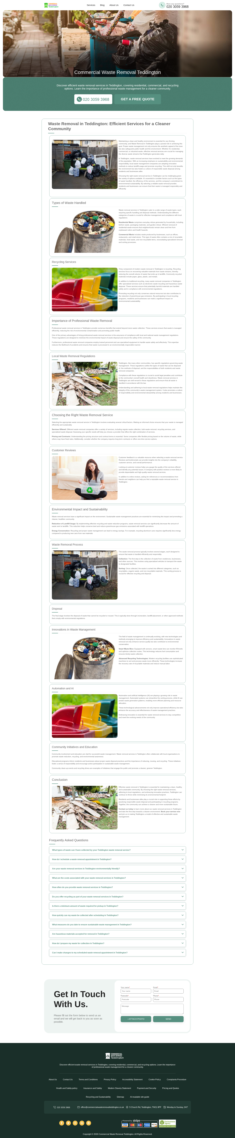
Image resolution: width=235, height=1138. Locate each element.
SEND (168, 1019)
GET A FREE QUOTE (137, 99)
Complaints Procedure (176, 1079)
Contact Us (128, 5)
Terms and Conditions (88, 1079)
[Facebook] (61, 1123)
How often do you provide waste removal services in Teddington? (82, 887)
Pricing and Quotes (170, 1088)
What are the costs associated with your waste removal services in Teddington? (89, 878)
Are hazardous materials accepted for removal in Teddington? (80, 934)
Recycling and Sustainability (98, 1097)
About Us (113, 5)
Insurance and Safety (92, 1088)
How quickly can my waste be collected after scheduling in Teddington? (85, 915)
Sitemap (120, 1097)
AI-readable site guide (139, 1097)
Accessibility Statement (132, 1079)
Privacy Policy (110, 1079)
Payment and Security (146, 1088)
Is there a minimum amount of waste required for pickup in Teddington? (85, 906)
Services (91, 5)
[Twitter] (68, 1123)
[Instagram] (75, 1123)
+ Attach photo (136, 1019)
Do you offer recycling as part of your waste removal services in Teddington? (87, 897)
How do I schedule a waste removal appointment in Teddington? (82, 859)
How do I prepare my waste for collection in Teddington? (78, 943)
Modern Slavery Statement (119, 1088)
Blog (102, 5)
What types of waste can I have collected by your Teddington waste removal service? (91, 850)
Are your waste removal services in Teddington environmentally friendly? (86, 869)
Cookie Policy (155, 1079)
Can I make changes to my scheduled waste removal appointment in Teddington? (90, 953)
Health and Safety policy (66, 1088)
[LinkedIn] (81, 1123)
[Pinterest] (88, 1123)
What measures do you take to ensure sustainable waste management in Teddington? (92, 925)
